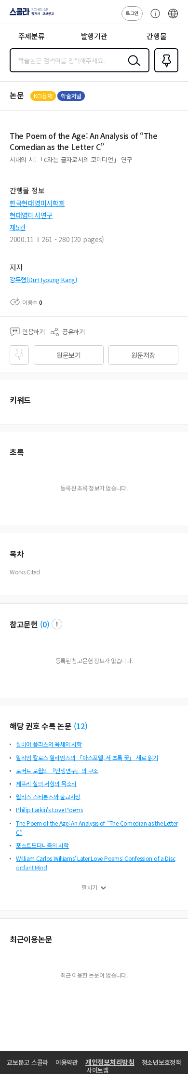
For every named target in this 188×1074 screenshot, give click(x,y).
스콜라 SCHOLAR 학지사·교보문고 (30, 14)
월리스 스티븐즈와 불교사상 (48, 796)
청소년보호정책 (161, 1062)
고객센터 (153, 18)
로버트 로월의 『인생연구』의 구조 (57, 770)
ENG (173, 18)
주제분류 (31, 36)
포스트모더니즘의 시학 (42, 845)
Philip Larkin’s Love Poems (49, 809)
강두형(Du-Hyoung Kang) (43, 279)
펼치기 (89, 887)
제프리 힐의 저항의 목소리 (46, 783)
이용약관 (66, 1062)
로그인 (132, 12)
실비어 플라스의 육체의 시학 (49, 744)
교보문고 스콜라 (27, 1062)
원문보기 (68, 355)
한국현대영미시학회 (37, 203)
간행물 (156, 36)
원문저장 (143, 355)
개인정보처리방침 (109, 1062)
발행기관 (94, 36)
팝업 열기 (57, 624)
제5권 (18, 227)
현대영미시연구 (31, 215)
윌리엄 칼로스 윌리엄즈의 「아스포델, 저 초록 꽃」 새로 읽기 (87, 757)
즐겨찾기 (164, 71)
